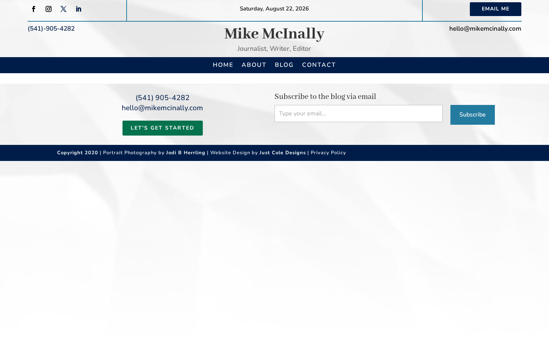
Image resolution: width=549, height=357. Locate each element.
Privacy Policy (328, 152)
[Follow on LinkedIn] (78, 9)
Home (223, 65)
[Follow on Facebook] (34, 9)
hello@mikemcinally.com (485, 28)
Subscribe (472, 115)
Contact (319, 65)
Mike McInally (274, 34)
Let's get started (163, 127)
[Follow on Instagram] (49, 9)
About (254, 65)
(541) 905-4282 (163, 98)
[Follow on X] (63, 9)
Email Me (495, 8)
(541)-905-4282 (51, 28)
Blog (284, 65)
